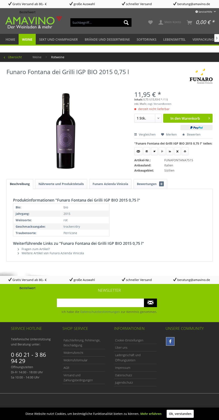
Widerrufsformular (75, 360)
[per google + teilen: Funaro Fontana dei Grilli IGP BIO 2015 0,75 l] (162, 151)
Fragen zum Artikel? (35, 249)
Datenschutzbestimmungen (100, 312)
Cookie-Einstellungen (129, 340)
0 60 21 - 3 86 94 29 (28, 358)
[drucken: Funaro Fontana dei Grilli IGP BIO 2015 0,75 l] (185, 151)
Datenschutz (123, 375)
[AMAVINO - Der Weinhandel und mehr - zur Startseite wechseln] (32, 22)
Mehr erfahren (150, 414)
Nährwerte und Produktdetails (61, 184)
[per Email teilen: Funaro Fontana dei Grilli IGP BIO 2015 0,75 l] (138, 151)
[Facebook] (170, 341)
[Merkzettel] (150, 22)
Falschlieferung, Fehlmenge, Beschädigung (82, 342)
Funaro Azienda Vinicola (110, 184)
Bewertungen (149, 184)
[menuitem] (101, 22)
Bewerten (193, 134)
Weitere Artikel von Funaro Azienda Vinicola (52, 253)
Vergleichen (147, 134)
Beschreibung (20, 184)
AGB (66, 368)
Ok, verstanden (180, 414)
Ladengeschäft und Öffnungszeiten (128, 357)
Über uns (121, 347)
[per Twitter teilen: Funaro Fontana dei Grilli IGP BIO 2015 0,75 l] (154, 151)
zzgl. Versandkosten (159, 104)
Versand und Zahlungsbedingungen (78, 377)
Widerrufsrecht (73, 353)
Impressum (122, 368)
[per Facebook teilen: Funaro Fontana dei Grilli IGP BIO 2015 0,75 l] (146, 151)
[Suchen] (126, 22)
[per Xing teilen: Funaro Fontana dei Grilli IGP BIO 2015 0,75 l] (177, 151)
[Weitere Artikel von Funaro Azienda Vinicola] (201, 76)
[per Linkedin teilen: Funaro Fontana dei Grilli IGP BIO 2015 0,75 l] (169, 151)
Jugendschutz (124, 382)
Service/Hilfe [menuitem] (205, 11)
